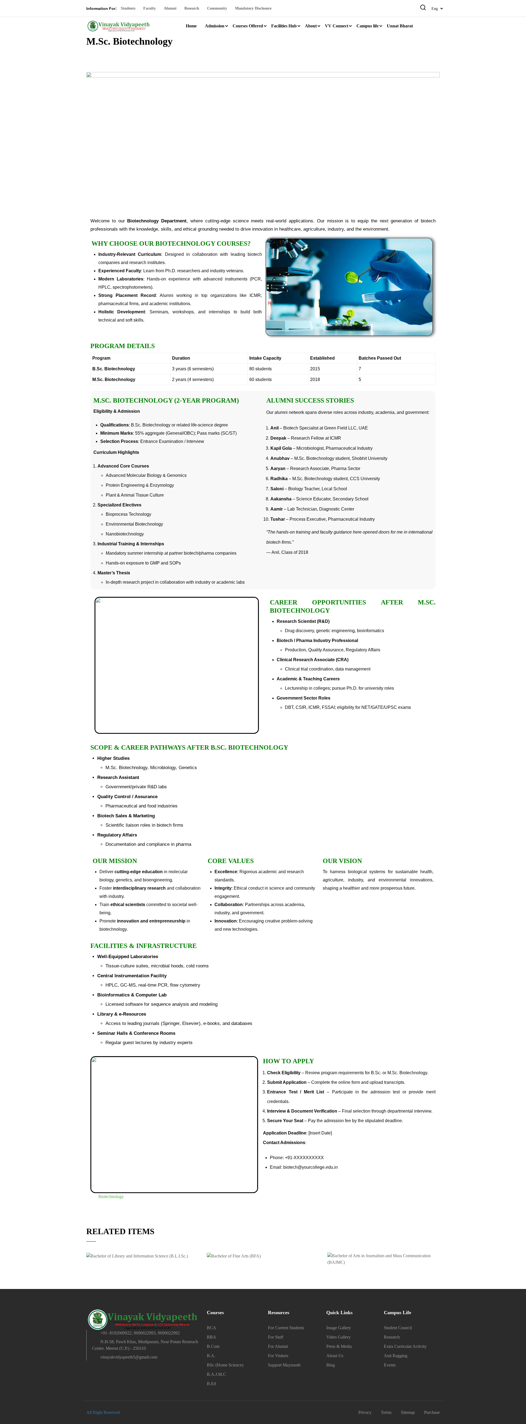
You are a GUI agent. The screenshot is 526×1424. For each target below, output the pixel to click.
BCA (211, 1327)
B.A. (211, 1355)
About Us (334, 1355)
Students (128, 8)
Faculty (149, 8)
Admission (214, 26)
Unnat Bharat (400, 26)
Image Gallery (338, 1327)
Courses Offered (248, 26)
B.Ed (211, 1383)
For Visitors (278, 1355)
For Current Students (286, 1327)
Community (217, 8)
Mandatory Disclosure (253, 8)
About (311, 26)
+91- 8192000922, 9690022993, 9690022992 (140, 1333)
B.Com (213, 1346)
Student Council (398, 1327)
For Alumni (278, 1346)
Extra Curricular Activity (405, 1346)
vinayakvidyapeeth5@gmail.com (128, 1357)
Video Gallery (338, 1337)
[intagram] (117, 1369)
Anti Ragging (395, 1355)
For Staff (275, 1337)
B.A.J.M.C (216, 1374)
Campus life (367, 26)
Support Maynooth (284, 1365)
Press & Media (339, 1346)
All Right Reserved (103, 1412)
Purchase (432, 1412)
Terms (386, 1412)
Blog (330, 1365)
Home (191, 26)
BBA (211, 1337)
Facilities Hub (284, 26)
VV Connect (336, 26)
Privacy (364, 1412)
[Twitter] (98, 1369)
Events (390, 1365)
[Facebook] (88, 1369)
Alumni (170, 8)
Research (191, 8)
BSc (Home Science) (225, 1365)
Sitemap (408, 1412)
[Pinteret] (107, 1369)
